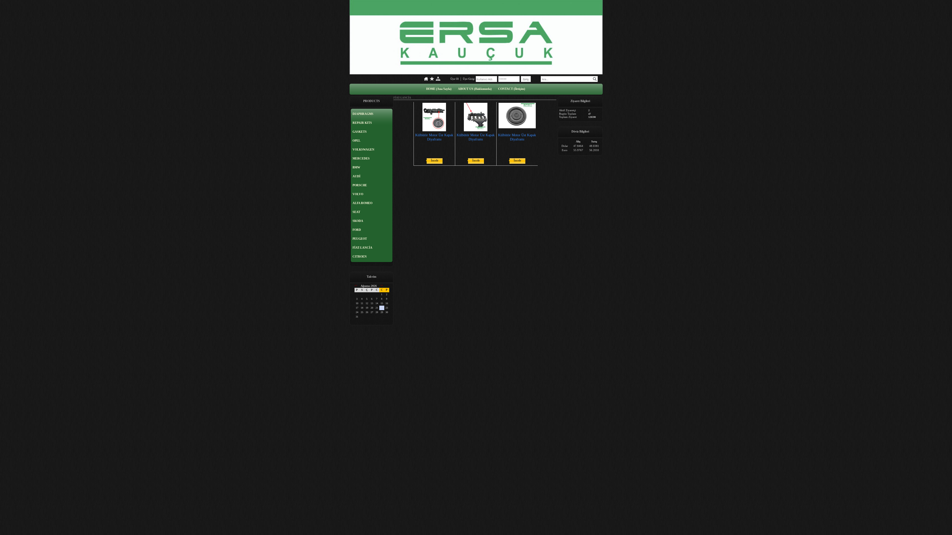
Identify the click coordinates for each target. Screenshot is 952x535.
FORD (357, 230)
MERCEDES (361, 158)
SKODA (358, 221)
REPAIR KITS (362, 123)
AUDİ (356, 176)
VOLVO (358, 194)
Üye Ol (454, 78)
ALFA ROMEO (362, 203)
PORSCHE (360, 185)
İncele (434, 160)
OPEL (356, 140)
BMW (356, 167)
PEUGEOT (360, 239)
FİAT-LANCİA (362, 247)
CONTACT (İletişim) (511, 89)
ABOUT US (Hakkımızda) (475, 89)
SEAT (356, 212)
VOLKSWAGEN (363, 149)
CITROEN (360, 256)
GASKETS (360, 132)
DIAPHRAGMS (363, 114)
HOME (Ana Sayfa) (438, 89)
